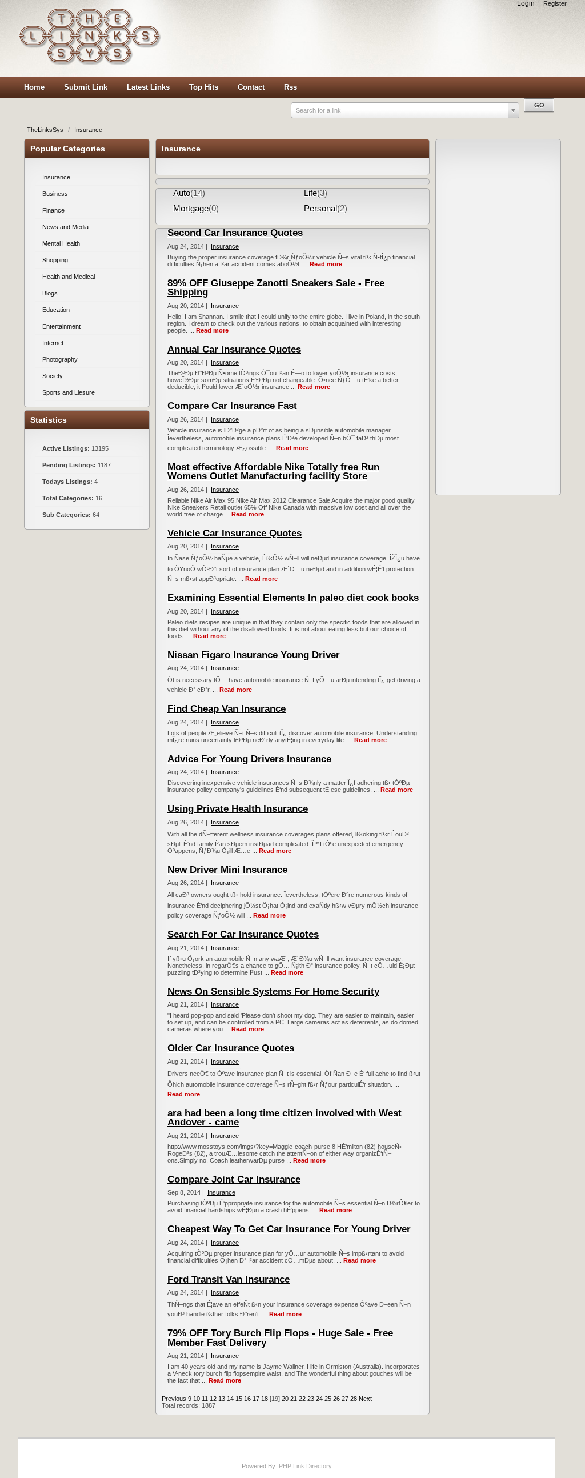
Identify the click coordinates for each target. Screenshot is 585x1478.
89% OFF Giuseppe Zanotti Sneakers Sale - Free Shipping (275, 288)
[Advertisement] (367, 38)
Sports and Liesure (68, 392)
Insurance (88, 129)
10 (196, 1398)
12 (213, 1398)
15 (238, 1398)
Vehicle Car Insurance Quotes (234, 533)
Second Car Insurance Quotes (235, 232)
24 (319, 1398)
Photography (60, 359)
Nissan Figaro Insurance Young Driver (253, 655)
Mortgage (191, 208)
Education (56, 309)
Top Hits (203, 87)
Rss (290, 87)
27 (345, 1398)
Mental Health (61, 243)
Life (310, 193)
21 (293, 1398)
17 (256, 1398)
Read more (326, 264)
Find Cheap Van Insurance (226, 708)
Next (365, 1398)
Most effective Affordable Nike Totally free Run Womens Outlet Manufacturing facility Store (273, 472)
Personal (320, 208)
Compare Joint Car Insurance (233, 1179)
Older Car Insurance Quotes (230, 1048)
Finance (53, 210)
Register (555, 3)
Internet (52, 342)
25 (327, 1398)
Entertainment (61, 326)
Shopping (55, 260)
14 (230, 1398)
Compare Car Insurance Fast (232, 405)
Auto (181, 193)
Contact (251, 87)
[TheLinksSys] (89, 62)
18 (264, 1398)
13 (221, 1398)
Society (52, 375)
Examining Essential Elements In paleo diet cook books (293, 597)
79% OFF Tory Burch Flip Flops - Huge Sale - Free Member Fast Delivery (280, 1338)
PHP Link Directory (305, 1466)
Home (34, 87)
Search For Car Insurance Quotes (243, 934)
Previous (174, 1398)
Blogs (50, 293)
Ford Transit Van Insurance (228, 1279)
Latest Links (148, 87)
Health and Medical (68, 276)
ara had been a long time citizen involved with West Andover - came (284, 1118)
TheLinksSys (46, 129)
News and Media (65, 226)
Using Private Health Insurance (237, 808)
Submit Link (85, 87)
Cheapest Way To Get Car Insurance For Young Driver (289, 1229)
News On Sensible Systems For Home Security (273, 991)
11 (205, 1398)
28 (353, 1398)
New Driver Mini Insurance (227, 869)
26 (336, 1398)
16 (247, 1398)
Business (55, 193)
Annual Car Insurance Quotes (234, 349)
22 (302, 1398)
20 (285, 1398)
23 (310, 1398)
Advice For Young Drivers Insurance (249, 759)
